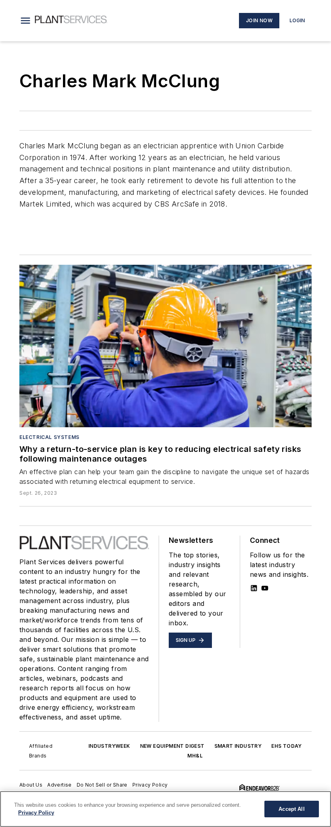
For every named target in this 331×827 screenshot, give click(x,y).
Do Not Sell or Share (102, 785)
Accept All (291, 809)
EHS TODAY (286, 746)
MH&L (195, 756)
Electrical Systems (49, 437)
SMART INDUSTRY (238, 746)
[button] (25, 21)
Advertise (59, 785)
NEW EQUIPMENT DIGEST (172, 746)
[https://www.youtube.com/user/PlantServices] (265, 588)
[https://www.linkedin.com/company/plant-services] (254, 588)
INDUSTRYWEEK (109, 746)
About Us (30, 785)
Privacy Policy (150, 785)
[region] (165, 809)
